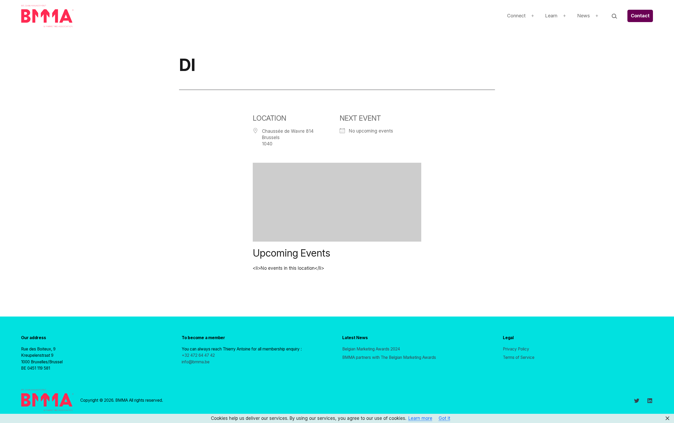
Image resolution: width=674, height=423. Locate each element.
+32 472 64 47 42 (198, 355)
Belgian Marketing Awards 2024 (371, 348)
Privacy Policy (516, 348)
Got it (444, 418)
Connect (516, 15)
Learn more (420, 418)
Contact (640, 15)
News (583, 15)
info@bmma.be (196, 361)
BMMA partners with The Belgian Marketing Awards (389, 357)
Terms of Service (518, 357)
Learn (551, 15)
